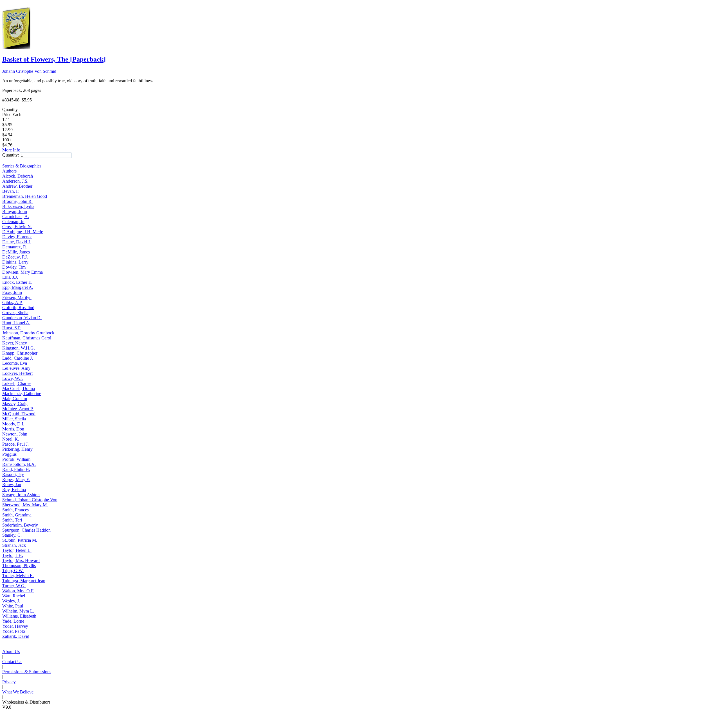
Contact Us (12, 661)
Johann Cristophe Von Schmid (29, 71)
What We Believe (17, 692)
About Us (11, 651)
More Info (11, 150)
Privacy (9, 681)
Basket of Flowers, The (54, 59)
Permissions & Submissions (26, 671)
